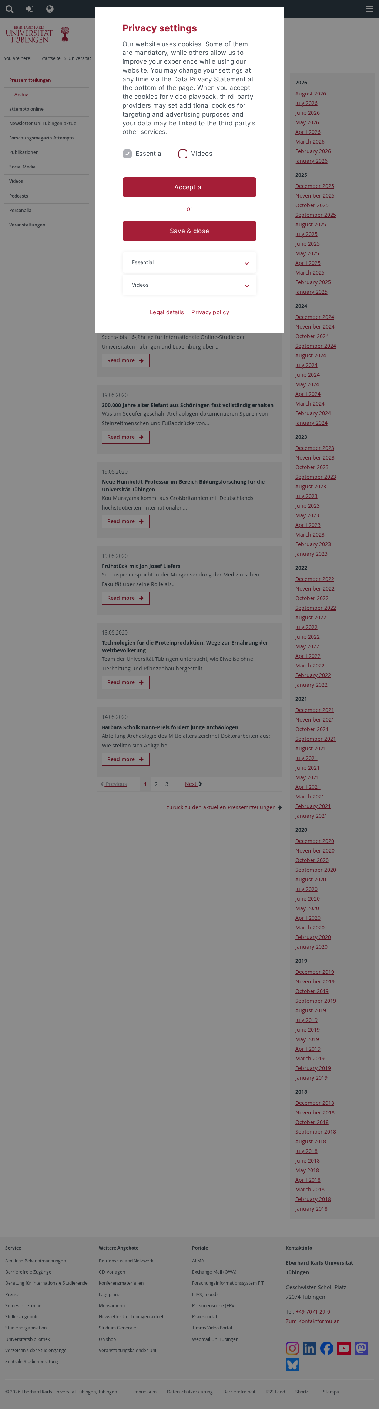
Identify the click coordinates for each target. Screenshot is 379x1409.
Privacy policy (210, 312)
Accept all (189, 187)
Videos (201, 153)
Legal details (167, 312)
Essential (149, 153)
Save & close (189, 231)
